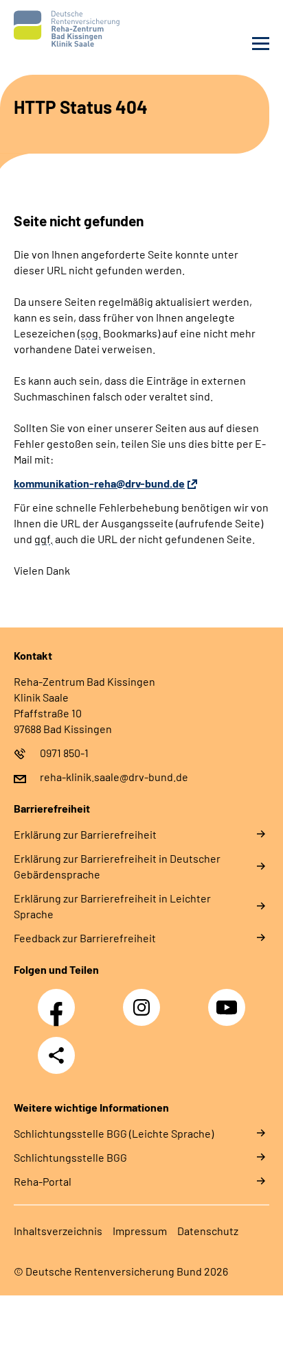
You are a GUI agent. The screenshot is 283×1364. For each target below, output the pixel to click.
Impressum (140, 1230)
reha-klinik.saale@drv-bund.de (114, 776)
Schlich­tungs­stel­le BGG (70, 1157)
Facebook (59, 1000)
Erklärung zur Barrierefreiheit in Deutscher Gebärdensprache (117, 866)
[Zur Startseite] (74, 28)
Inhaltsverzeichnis (58, 1230)
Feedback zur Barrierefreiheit (85, 937)
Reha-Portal (42, 1181)
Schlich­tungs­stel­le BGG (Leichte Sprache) (114, 1133)
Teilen (56, 1055)
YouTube (229, 1000)
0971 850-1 (64, 752)
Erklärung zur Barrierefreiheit (85, 834)
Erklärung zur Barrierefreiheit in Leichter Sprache (112, 906)
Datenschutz (207, 1230)
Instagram (144, 1000)
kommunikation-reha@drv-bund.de (99, 483)
